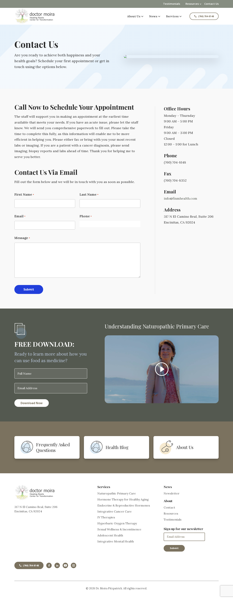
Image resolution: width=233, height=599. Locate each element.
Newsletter (171, 493)
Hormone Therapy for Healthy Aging (123, 499)
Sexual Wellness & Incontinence (119, 529)
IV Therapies (106, 517)
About (168, 501)
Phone (85, 216)
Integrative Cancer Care (114, 511)
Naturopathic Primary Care (116, 493)
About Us (133, 16)
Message (21, 238)
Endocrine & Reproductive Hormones (123, 505)
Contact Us (211, 3)
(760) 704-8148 (206, 16)
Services (172, 16)
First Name (23, 194)
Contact (169, 507)
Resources (192, 3)
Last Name (88, 194)
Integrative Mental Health (115, 541)
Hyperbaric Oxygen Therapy (117, 523)
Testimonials (171, 3)
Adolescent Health (110, 535)
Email (18, 216)
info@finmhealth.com (180, 198)
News (153, 16)
